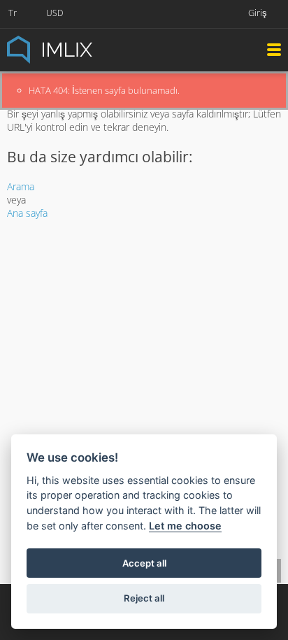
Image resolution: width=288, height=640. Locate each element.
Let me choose (185, 526)
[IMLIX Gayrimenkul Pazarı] (84, 48)
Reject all (144, 598)
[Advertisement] (144, 326)
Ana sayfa (27, 213)
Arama (20, 186)
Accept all (144, 563)
